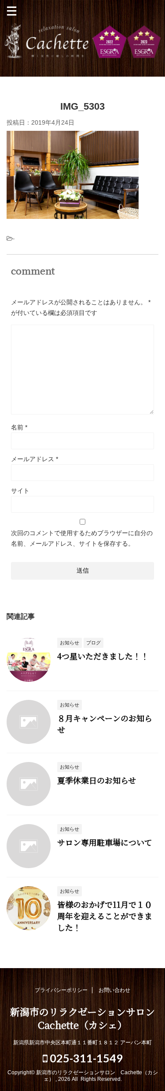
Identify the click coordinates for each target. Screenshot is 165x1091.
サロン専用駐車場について (104, 842)
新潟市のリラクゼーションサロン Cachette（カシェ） (82, 41)
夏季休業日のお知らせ (96, 780)
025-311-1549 (85, 1058)
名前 (19, 427)
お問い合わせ (114, 990)
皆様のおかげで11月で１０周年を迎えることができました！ (104, 916)
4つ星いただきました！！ (103, 656)
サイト (20, 490)
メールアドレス (34, 458)
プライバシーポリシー (61, 990)
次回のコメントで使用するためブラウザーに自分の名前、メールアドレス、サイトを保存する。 (82, 538)
